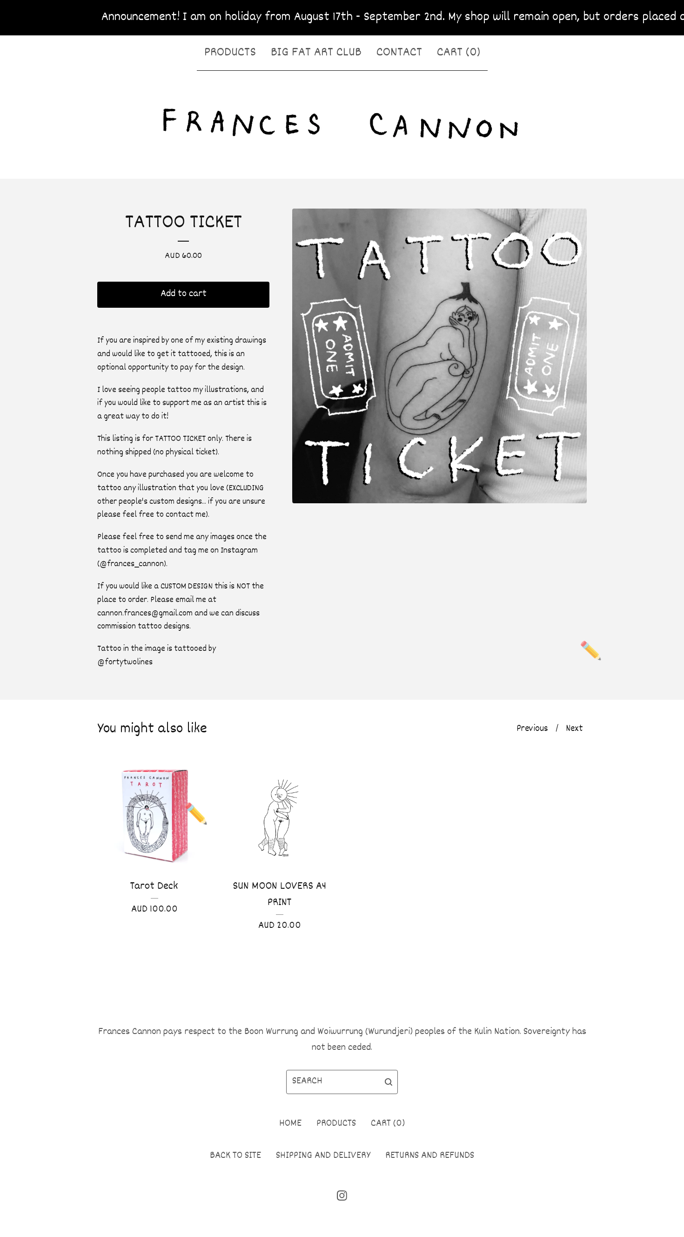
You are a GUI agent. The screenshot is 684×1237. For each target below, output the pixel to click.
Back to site (235, 1156)
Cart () (458, 52)
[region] (342, 17)
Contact (399, 52)
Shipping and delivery (323, 1156)
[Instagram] (342, 1195)
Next (574, 729)
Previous (532, 729)
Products (230, 52)
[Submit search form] (388, 1082)
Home (290, 1123)
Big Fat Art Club (316, 52)
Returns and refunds (429, 1156)
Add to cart (184, 294)
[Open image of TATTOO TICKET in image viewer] (439, 356)
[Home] (341, 123)
